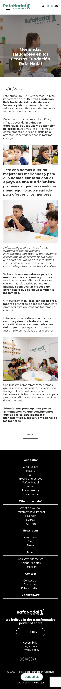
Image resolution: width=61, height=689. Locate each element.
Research (30, 566)
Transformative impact (30, 512)
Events (30, 519)
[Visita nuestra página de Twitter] (33, 660)
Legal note (31, 646)
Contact (30, 573)
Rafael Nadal (30, 482)
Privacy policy (30, 649)
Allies (30, 486)
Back (30, 434)
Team (30, 474)
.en (56, 5)
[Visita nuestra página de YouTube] (39, 660)
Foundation (30, 460)
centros (17, 119)
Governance (30, 494)
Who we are (30, 466)
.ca (51, 5)
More (30, 552)
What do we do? (30, 501)
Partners (30, 523)
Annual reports (31, 562)
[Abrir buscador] (42, 5)
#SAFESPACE (30, 595)
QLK (42, 682)
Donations (30, 584)
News (30, 545)
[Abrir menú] (8, 10)
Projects (30, 515)
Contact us (30, 580)
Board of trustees (30, 478)
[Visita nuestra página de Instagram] (27, 660)
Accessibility (30, 642)
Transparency (31, 490)
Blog (30, 541)
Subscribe (30, 632)
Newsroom (30, 530)
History (30, 470)
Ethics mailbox (30, 588)
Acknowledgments (30, 559)
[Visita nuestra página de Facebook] (22, 660)
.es (47, 5)
